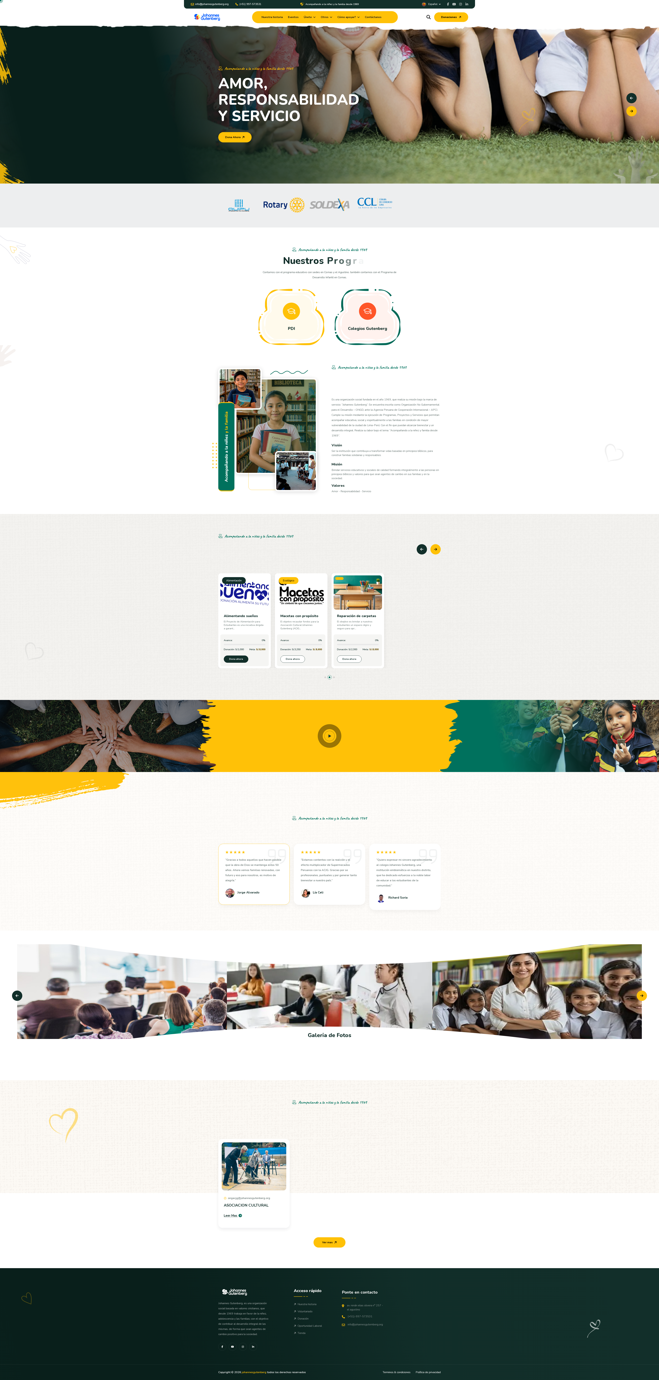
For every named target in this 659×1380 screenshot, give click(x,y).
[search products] (428, 17)
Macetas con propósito (299, 616)
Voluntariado (305, 1311)
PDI (291, 328)
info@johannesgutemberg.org (365, 1322)
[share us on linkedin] (466, 4)
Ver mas (327, 1242)
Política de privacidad (428, 1372)
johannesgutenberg (254, 1372)
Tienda (301, 1333)
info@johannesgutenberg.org (212, 4)
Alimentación (234, 580)
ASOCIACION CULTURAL (246, 1205)
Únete (308, 17)
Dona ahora (236, 659)
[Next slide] (631, 111)
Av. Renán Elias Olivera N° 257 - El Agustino (365, 1305)
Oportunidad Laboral (310, 1325)
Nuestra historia (272, 17)
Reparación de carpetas (356, 616)
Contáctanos (373, 17)
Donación (303, 1318)
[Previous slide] (631, 98)
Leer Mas (230, 1215)
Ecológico (288, 580)
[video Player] (329, 736)
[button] (325, 677)
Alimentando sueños (241, 616)
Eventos (293, 17)
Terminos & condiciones (397, 1372)
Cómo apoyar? (346, 17)
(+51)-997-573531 (360, 1314)
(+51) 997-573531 (250, 4)
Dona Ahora (233, 137)
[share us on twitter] (460, 4)
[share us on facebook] (448, 4)
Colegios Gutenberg (367, 328)
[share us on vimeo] (454, 4)
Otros (324, 17)
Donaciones (449, 17)
